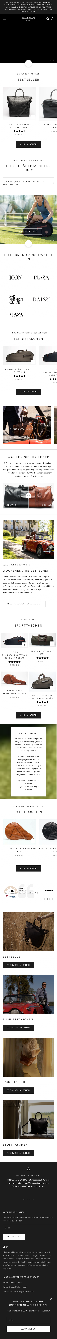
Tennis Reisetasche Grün (42, 652)
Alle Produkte (28, 47)
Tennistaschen (28, 223)
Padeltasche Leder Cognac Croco (19, 850)
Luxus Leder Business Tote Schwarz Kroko (19, 125)
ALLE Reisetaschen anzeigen (24, 604)
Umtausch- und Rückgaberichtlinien (18, 1291)
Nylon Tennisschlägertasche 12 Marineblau (14, 655)
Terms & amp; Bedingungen (15, 1287)
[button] (28, 7)
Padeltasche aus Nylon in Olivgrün (42, 697)
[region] (28, 38)
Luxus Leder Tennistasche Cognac (14, 692)
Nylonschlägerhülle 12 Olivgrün (19, 370)
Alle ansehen (28, 144)
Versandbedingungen (12, 1282)
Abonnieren (28, 1329)
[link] (28, 892)
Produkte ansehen (21, 438)
